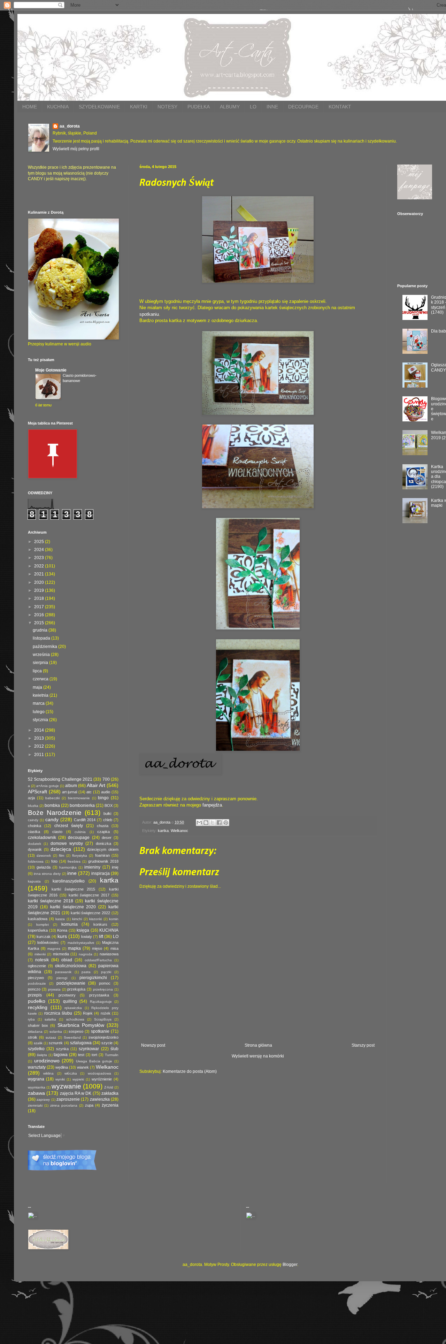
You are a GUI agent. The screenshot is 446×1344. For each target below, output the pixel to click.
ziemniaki (35, 1105)
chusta (102, 826)
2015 (39, 622)
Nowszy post (153, 1045)
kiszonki (95, 919)
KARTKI (138, 106)
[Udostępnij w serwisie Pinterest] (225, 822)
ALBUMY (230, 106)
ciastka (34, 832)
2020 (39, 582)
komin (113, 919)
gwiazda (44, 867)
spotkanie (100, 1031)
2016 (39, 614)
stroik (32, 1037)
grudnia (40, 630)
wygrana (36, 1079)
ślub (114, 1048)
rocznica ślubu (58, 1013)
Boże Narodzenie (55, 812)
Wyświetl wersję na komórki (258, 1056)
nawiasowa (109, 954)
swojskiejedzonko (103, 1037)
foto (54, 861)
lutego (39, 711)
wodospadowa (99, 1073)
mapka (74, 948)
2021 (39, 574)
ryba (31, 1019)
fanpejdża (212, 805)
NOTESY (167, 106)
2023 (39, 557)
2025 (39, 541)
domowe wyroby (67, 843)
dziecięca (61, 849)
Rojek (88, 1013)
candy (52, 819)
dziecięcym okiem (102, 849)
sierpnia (41, 662)
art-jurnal (69, 792)
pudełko (36, 1001)
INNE (272, 106)
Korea (62, 930)
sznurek (56, 1043)
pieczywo (36, 978)
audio (105, 792)
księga (83, 930)
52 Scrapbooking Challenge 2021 (60, 779)
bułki (107, 813)
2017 (39, 606)
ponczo (34, 989)
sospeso (76, 1031)
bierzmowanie (79, 798)
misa (114, 948)
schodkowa (75, 1019)
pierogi (61, 978)
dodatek (34, 844)
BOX (109, 805)
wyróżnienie (102, 1079)
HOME (29, 106)
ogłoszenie (37, 966)
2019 (39, 590)
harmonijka (68, 867)
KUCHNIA (58, 106)
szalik (38, 1043)
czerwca (41, 679)
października (45, 646)
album (71, 785)
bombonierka (82, 805)
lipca (38, 671)
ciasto (57, 832)
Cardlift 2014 (84, 820)
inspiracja (100, 873)
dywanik (35, 849)
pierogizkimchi (93, 977)
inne (72, 873)
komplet (42, 924)
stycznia (41, 719)
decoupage (79, 837)
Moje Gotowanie (51, 370)
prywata (54, 989)
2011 (39, 754)
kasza (60, 919)
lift (101, 936)
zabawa (36, 1093)
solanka (55, 1031)
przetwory (67, 995)
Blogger (290, 1264)
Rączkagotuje (101, 1001)
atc (89, 792)
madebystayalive (81, 943)
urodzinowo (47, 1060)
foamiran (102, 855)
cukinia (80, 832)
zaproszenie (68, 1099)
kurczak (44, 936)
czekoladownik (42, 837)
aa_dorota (70, 126)
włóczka (70, 1073)
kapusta (34, 881)
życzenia (110, 1105)
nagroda (85, 954)
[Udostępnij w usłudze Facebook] (219, 822)
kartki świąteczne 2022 (90, 913)
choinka (34, 826)
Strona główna (258, 1045)
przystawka (99, 995)
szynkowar (89, 1048)
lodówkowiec (48, 942)
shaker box (38, 1025)
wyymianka (36, 1087)
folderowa (36, 861)
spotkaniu (149, 314)
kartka (163, 830)
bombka (52, 805)
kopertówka (38, 930)
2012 (39, 746)
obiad (66, 959)
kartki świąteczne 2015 (73, 889)
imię (115, 867)
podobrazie (37, 983)
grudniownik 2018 (103, 861)
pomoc (104, 983)
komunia (69, 924)
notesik (42, 959)
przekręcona (103, 989)
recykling (37, 1007)
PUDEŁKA (198, 106)
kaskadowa (37, 919)
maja (38, 687)
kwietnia (41, 695)
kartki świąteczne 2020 (73, 906)
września (42, 654)
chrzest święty (68, 825)
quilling (70, 1001)
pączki (106, 972)
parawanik (63, 972)
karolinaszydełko (69, 881)
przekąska (76, 989)
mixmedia (61, 954)
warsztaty (37, 1067)
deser (107, 837)
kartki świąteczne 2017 (89, 895)
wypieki (78, 1079)
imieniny (92, 867)
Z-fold (108, 1087)
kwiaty (86, 936)
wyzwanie (66, 1086)
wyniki (60, 1079)
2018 (39, 598)
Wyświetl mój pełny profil (76, 148)
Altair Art (96, 785)
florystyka (79, 855)
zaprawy (43, 1099)
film (61, 855)
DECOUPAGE (303, 106)
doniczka (103, 843)
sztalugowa (81, 1042)
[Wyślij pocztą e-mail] (199, 822)
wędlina (61, 1067)
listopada (42, 638)
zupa (89, 1105)
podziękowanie (70, 983)
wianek (83, 1067)
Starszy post (363, 1045)
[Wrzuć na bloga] (205, 822)
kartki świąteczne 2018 (50, 901)
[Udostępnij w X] (212, 822)
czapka (103, 832)
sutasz (51, 1037)
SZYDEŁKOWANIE (99, 106)
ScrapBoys (103, 1019)
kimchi (77, 919)
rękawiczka (73, 1008)
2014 (39, 730)
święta (42, 1055)
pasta (86, 972)
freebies (74, 861)
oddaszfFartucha (98, 960)
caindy (33, 820)
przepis (35, 995)
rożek (105, 1013)
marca (39, 703)
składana (35, 1031)
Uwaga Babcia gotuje (94, 1061)
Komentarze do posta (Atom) (190, 1071)
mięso (97, 948)
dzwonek (44, 855)
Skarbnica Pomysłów (80, 1025)
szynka (62, 1049)
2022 (39, 566)
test (81, 1055)
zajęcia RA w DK (76, 1093)
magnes (53, 948)
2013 (39, 738)
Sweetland (72, 1037)
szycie (107, 1043)
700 (106, 779)
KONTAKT (340, 106)
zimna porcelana (63, 1105)
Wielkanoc (179, 830)
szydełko (36, 1048)
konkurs (100, 924)
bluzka (33, 806)
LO (253, 106)
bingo (103, 797)
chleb (107, 820)
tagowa (61, 1054)
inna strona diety (47, 874)
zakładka (109, 1093)
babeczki (52, 798)
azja (31, 798)
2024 (39, 549)
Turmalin (111, 1055)
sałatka (50, 1019)
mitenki (40, 954)
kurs (62, 936)
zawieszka (100, 1099)
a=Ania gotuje (47, 786)
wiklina (48, 1073)
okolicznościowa (70, 965)
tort (94, 1055)
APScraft (37, 791)
